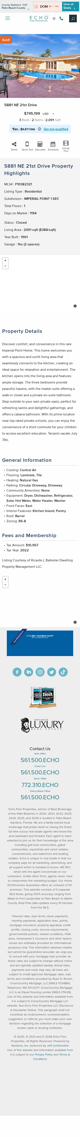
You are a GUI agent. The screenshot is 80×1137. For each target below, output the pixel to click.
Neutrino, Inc (19, 1045)
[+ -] (40, 283)
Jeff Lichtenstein (58, 1045)
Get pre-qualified (56, 129)
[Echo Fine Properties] (40, 25)
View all (68, 6)
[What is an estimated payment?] (39, 129)
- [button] (5, 266)
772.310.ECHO (40, 784)
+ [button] (5, 260)
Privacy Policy (44, 1054)
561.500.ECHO (40, 760)
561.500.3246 (60, 18)
